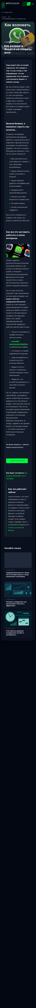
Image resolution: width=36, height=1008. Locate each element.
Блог (9, 17)
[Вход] (29, 4)
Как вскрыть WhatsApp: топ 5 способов (16, 476)
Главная (3, 17)
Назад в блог (8, 12)
